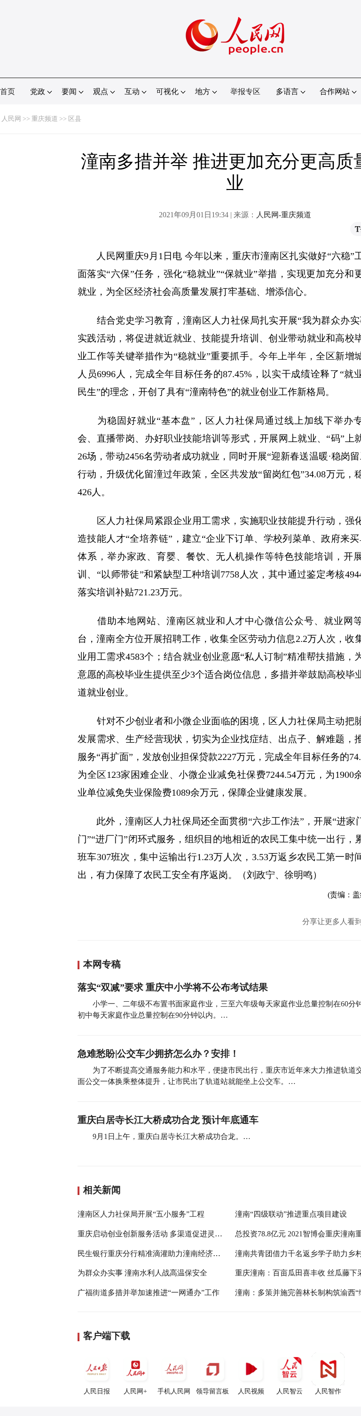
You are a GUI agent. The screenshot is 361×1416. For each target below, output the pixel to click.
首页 (7, 91)
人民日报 (97, 1391)
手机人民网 (173, 1391)
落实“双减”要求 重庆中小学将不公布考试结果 (173, 987)
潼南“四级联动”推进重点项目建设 (291, 1214)
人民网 (11, 118)
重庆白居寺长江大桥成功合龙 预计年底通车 (168, 1120)
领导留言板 (212, 1391)
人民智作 (328, 1391)
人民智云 (289, 1391)
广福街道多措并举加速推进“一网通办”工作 (149, 1293)
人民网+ (135, 1391)
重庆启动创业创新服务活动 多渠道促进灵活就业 (157, 1234)
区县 (74, 118)
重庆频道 (44, 118)
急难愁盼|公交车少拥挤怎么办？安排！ (158, 1053)
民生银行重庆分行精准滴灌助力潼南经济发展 (153, 1254)
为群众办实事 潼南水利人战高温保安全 (142, 1273)
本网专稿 (102, 964)
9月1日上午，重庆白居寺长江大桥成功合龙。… (172, 1136)
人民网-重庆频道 (283, 215)
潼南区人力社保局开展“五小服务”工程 (141, 1214)
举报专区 (245, 91)
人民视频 (251, 1391)
